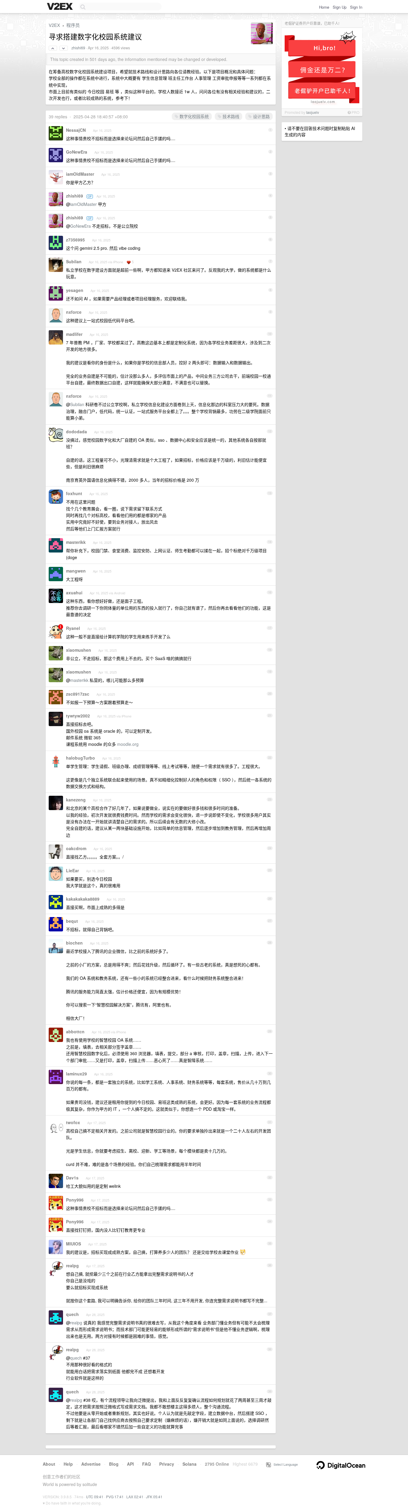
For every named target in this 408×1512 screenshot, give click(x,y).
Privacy (166, 1464)
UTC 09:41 (94, 1496)
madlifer (74, 334)
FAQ (146, 1464)
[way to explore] (61, 7)
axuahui (74, 593)
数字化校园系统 (193, 116)
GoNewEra (76, 152)
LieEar (72, 870)
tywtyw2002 (78, 716)
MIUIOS (73, 1244)
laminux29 (76, 1074)
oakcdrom (76, 848)
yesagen (74, 290)
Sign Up (339, 7)
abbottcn (75, 1031)
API (130, 1464)
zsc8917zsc (77, 694)
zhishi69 (78, 47)
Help (68, 1464)
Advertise (91, 1464)
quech (72, 1314)
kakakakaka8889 (82, 899)
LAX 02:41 (134, 1496)
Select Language (284, 1464)
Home (324, 7)
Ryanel (73, 628)
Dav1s (72, 1178)
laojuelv (312, 112)
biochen (74, 943)
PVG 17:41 (115, 1496)
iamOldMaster (80, 174)
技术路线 (230, 116)
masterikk (76, 542)
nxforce (74, 312)
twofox (73, 1122)
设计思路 (261, 116)
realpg (72, 1265)
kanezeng (76, 800)
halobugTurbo (80, 758)
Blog (114, 1464)
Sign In (356, 7)
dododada (76, 431)
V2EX (54, 25)
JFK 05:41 (154, 1496)
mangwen (76, 571)
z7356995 (75, 240)
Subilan (74, 261)
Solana (189, 1464)
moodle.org (128, 744)
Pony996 (75, 1200)
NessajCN (76, 130)
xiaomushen (78, 650)
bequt (72, 921)
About (49, 1464)
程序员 (73, 25)
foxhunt (74, 493)
